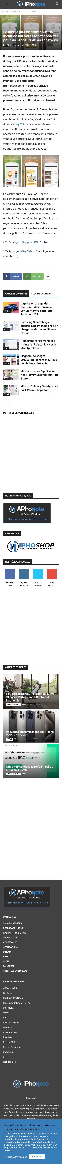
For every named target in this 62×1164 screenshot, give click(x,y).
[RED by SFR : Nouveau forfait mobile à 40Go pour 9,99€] (31, 761)
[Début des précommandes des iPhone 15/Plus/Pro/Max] (31, 726)
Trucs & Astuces (12, 923)
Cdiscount (8, 1008)
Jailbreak (8, 966)
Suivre (24, 570)
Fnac (5, 1017)
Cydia (6, 961)
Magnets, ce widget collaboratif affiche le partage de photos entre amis (39, 359)
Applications (16, 11)
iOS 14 (6, 364)
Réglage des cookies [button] (16, 1156)
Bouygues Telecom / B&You (17, 1003)
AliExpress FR (10, 988)
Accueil (5, 11)
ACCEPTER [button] (36, 1156)
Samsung (8, 1052)
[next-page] (10, 402)
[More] (48, 276)
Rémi (9, 45)
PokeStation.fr (10, 1032)
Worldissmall (9, 1061)
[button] (5, 4)
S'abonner (52, 570)
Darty (6, 1012)
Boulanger (8, 993)
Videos (7, 956)
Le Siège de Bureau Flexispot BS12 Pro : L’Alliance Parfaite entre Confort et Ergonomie (30, 697)
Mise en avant (13, 704)
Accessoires (10, 942)
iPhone (7, 311)
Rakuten (7, 1037)
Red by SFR (9, 1042)
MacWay (7, 1027)
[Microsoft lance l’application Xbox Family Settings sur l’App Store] (11, 374)
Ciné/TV (7, 952)
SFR (5, 1057)
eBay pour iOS (29, 242)
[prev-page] (5, 402)
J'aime (10, 570)
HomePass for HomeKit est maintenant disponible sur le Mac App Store (38, 344)
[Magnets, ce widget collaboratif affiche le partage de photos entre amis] (11, 359)
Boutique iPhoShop (13, 998)
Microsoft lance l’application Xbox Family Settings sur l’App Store (40, 375)
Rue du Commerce (12, 1047)
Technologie (10, 937)
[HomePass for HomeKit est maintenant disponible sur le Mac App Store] (11, 344)
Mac (6, 348)
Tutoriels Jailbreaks (15, 971)
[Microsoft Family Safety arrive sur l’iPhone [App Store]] (11, 390)
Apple (9, 739)
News (6, 330)
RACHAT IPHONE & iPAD (14, 933)
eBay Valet (19, 124)
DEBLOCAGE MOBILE (13, 928)
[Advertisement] (31, 628)
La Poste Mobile (11, 1022)
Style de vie (30, 11)
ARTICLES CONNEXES (16, 293)
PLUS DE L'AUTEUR (41, 293)
